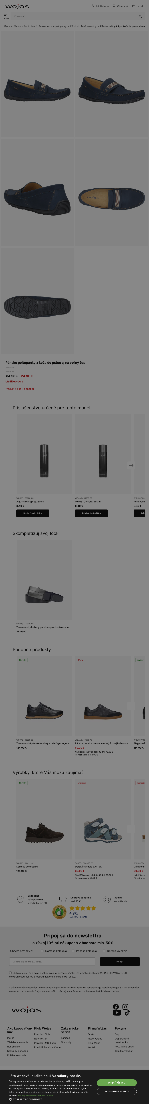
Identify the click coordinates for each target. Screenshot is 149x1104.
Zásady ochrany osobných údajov (35, 1095)
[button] (51, 1099)
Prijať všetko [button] (116, 1082)
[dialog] (74, 552)
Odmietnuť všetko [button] (117, 1091)
